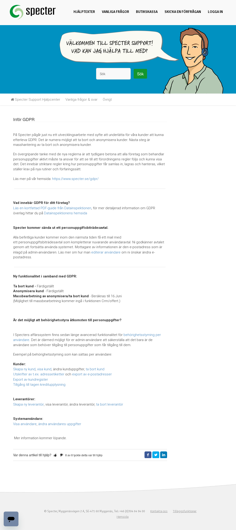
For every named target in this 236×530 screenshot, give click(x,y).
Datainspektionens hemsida (65, 213)
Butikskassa (147, 12)
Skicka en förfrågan (183, 12)
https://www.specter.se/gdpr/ (75, 179)
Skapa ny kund (24, 369)
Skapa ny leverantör (28, 404)
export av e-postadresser (92, 374)
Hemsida (123, 516)
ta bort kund (95, 369)
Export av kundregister (30, 379)
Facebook (148, 454)
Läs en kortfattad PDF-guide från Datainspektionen (52, 208)
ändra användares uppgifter (59, 424)
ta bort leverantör (109, 404)
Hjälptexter (84, 12)
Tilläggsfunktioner (185, 511)
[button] (55, 455)
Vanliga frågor (115, 12)
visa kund (44, 369)
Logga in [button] (215, 12)
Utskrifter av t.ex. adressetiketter (38, 374)
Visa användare (25, 424)
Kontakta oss (159, 511)
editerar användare (106, 252)
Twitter (155, 454)
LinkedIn (163, 454)
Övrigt (107, 99)
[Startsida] (33, 19)
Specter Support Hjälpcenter (37, 99)
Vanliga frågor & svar (81, 99)
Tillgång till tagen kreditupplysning (39, 385)
